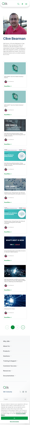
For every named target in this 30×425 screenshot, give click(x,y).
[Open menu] (26, 4)
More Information (14, 421)
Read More (7, 86)
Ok (14, 418)
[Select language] (22, 4)
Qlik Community (7, 391)
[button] (23, 327)
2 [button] (17, 327)
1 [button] (12, 327)
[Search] (18, 4)
